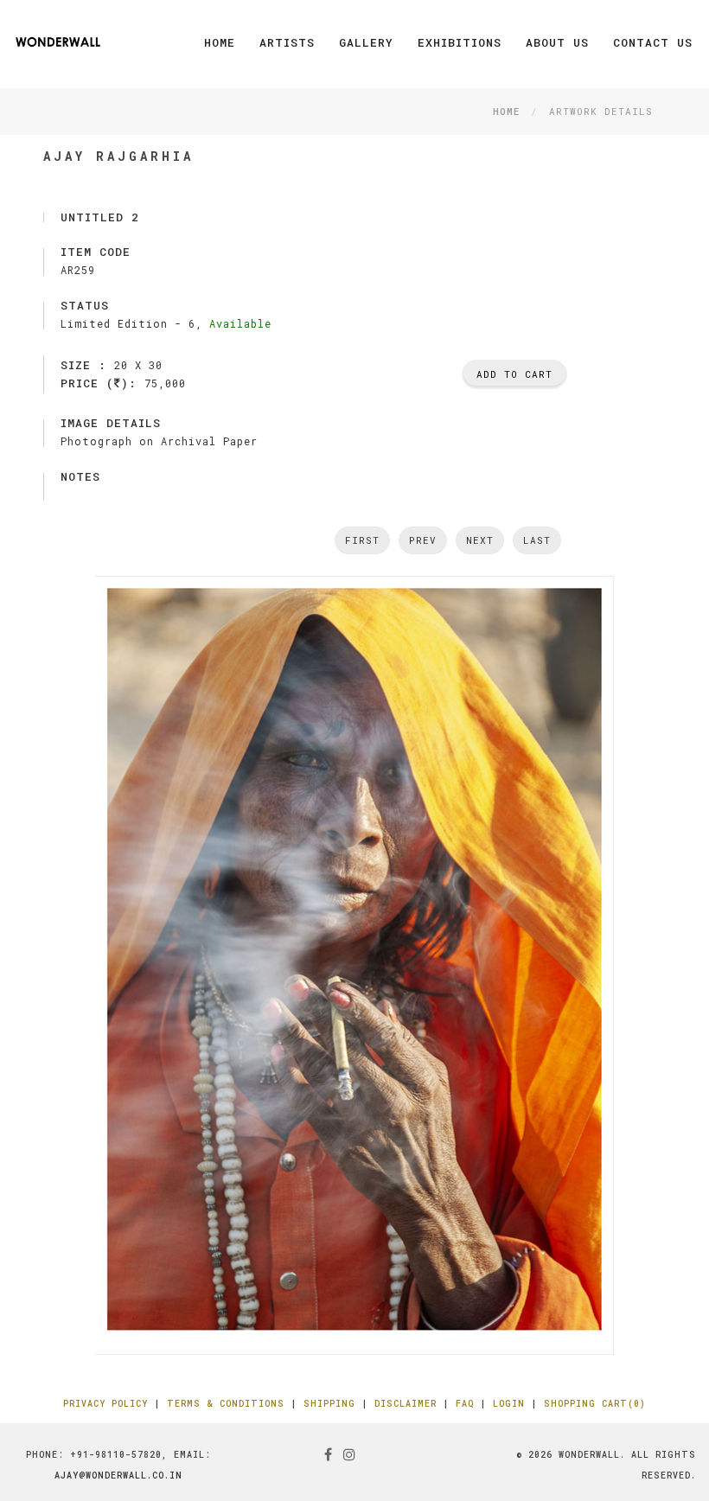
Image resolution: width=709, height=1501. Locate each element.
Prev (423, 539)
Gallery (366, 42)
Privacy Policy (105, 1403)
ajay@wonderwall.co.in (118, 1475)
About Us (557, 42)
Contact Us (653, 42)
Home (219, 42)
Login (509, 1403)
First (362, 539)
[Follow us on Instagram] (349, 1454)
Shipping (329, 1403)
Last (537, 539)
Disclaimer (405, 1403)
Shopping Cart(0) (595, 1403)
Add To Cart (514, 373)
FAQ (465, 1403)
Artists (287, 42)
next (480, 539)
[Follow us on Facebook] (328, 1454)
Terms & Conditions (225, 1403)
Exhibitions (459, 42)
